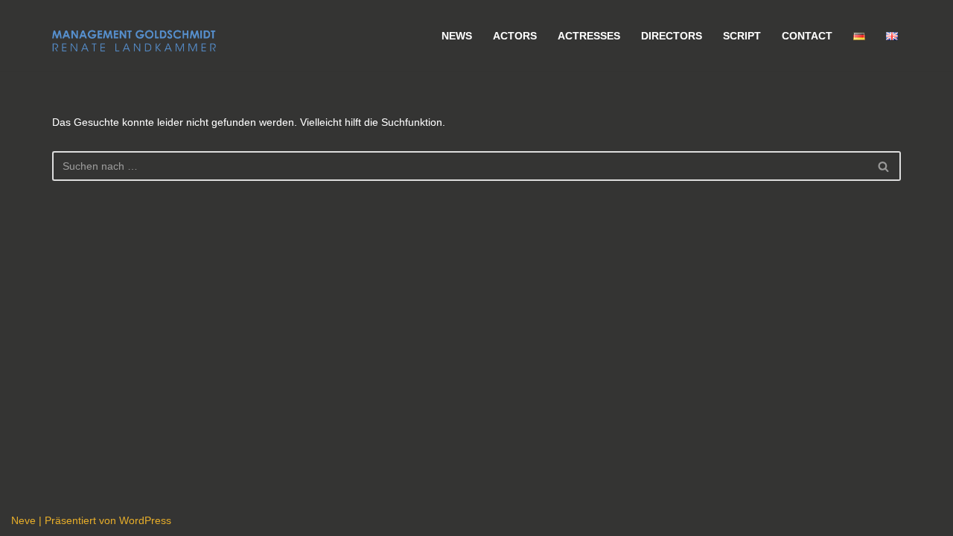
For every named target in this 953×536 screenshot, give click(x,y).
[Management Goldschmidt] (134, 41)
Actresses (589, 36)
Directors (671, 36)
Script (742, 36)
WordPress (145, 520)
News (457, 36)
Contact (807, 36)
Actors (515, 36)
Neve (23, 520)
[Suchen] (884, 166)
